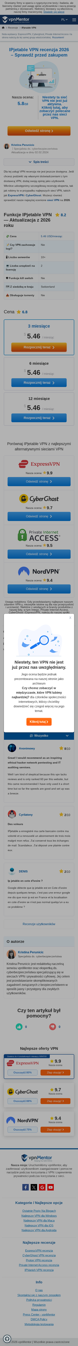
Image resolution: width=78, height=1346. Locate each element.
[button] (7, 1339)
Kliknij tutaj (38, 721)
